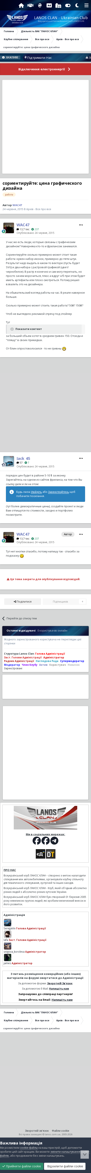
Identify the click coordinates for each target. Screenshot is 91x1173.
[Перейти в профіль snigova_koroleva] (7, 945)
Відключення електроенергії (41, 69)
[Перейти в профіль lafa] (7, 934)
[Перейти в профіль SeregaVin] (7, 922)
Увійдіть (36, 492)
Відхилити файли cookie (64, 1166)
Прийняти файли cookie (23, 1166)
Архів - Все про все (38, 209)
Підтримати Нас (30, 57)
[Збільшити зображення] (64, 348)
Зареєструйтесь (58, 492)
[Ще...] (81, 225)
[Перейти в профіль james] (7, 957)
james (7, 963)
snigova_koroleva (14, 951)
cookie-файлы (29, 1147)
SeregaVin (9, 928)
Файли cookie (60, 1130)
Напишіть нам (59, 988)
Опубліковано (35, 232)
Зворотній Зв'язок (59, 983)
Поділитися (24, 601)
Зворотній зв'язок (37, 1130)
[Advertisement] (45, 127)
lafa (6, 940)
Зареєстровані (13, 668)
